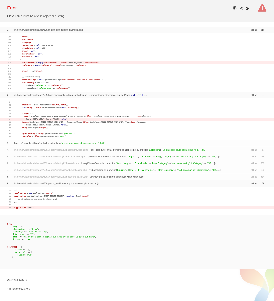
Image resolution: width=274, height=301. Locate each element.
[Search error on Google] (247, 8)
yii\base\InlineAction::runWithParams (107, 156)
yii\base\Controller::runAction (100, 163)
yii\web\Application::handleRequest (108, 177)
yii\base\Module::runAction (102, 170)
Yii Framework (14, 289)
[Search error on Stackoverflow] (241, 8)
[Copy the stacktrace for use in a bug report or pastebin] (235, 8)
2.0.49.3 (26, 289)
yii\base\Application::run (85, 183)
